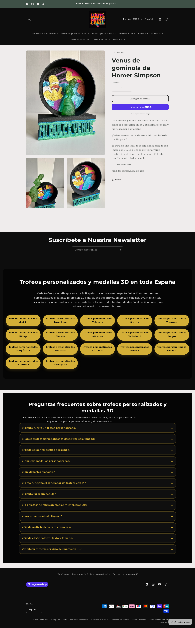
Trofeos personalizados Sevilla (134, 320)
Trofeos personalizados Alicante (97, 334)
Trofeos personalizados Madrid (23, 320)
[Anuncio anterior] (70, 4)
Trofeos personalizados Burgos (171, 334)
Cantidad (116, 82)
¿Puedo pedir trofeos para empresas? (46, 527)
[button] (29, 19)
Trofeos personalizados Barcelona (60, 320)
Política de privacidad (100, 619)
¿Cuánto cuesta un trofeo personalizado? (49, 428)
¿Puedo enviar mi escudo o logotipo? (46, 450)
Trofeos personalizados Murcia (60, 334)
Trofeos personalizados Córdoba (97, 349)
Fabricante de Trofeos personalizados (91, 574)
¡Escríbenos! (63, 574)
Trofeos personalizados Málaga (23, 334)
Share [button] (118, 179)
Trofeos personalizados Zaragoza (171, 320)
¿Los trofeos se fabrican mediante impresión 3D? (54, 505)
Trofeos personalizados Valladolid (134, 334)
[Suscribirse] (120, 250)
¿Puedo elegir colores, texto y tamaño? (48, 538)
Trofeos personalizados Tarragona (60, 363)
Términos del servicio (120, 619)
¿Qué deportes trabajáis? (38, 472)
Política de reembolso (79, 619)
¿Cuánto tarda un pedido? (39, 494)
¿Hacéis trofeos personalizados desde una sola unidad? (58, 439)
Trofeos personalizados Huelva (134, 349)
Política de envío (139, 619)
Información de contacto (159, 619)
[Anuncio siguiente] (125, 4)
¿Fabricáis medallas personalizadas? (46, 461)
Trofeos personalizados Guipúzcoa (23, 349)
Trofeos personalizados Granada (60, 349)
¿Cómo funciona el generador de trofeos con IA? (54, 483)
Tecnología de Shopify (58, 619)
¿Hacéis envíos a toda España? (42, 516)
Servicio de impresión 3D (125, 574)
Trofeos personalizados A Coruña (23, 363)
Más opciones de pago (140, 114)
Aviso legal (164, 622)
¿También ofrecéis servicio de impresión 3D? (52, 549)
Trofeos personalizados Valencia (97, 320)
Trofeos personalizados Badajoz (171, 349)
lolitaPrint (44, 619)
